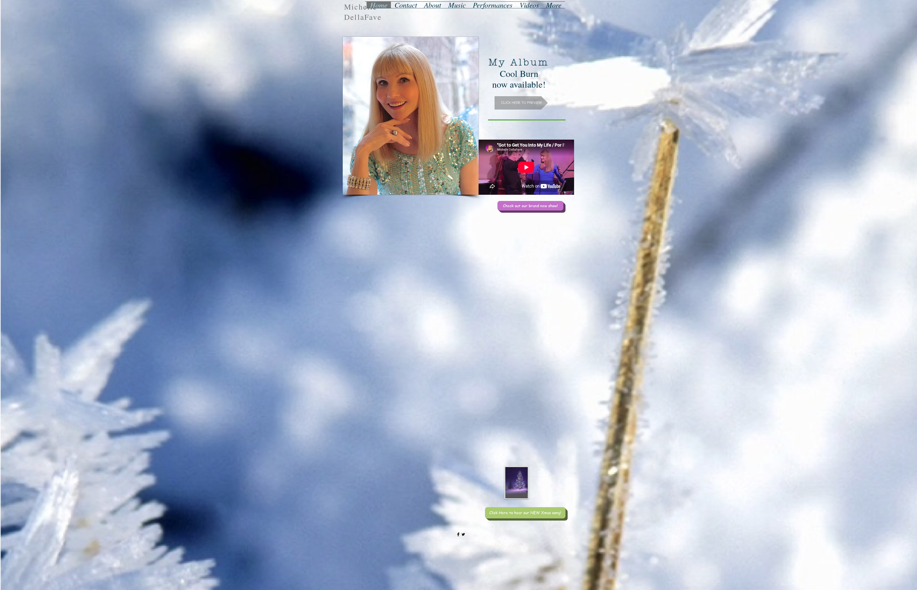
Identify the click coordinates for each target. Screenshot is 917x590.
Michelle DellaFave (363, 11)
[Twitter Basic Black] (463, 534)
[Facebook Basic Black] (458, 534)
